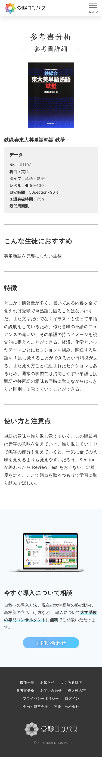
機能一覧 (27, 682)
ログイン (72, 698)
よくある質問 (71, 682)
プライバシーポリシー (41, 698)
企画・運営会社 (35, 706)
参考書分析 (25, 690)
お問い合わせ (51, 643)
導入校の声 (77, 690)
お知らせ (47, 682)
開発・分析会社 (66, 706)
